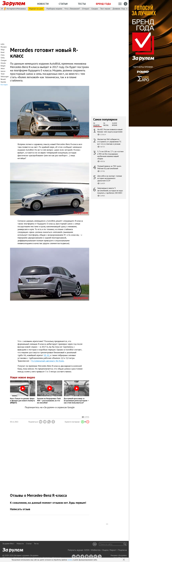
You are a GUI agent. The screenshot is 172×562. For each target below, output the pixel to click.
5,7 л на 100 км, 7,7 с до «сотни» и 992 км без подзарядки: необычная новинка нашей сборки (110, 155)
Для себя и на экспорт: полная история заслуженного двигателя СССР (109, 178)
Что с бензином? (72, 8)
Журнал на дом (36, 8)
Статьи (63, 3)
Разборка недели (54, 8)
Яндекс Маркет (109, 550)
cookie (70, 560)
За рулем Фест (8, 543)
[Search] (125, 544)
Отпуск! (85, 8)
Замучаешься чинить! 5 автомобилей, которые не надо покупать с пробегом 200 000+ (110, 190)
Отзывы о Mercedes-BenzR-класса (38, 495)
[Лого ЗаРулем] (13, 3)
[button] (124, 560)
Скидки (94, 8)
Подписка (122, 550)
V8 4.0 (46, 355)
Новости (43, 3)
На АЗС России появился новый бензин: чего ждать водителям (109, 130)
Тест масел (105, 8)
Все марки (4, 85)
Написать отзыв (20, 509)
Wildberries (96, 550)
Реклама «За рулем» (119, 555)
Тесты (82, 3)
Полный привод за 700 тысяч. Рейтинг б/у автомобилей (109, 167)
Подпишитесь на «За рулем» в (50, 407)
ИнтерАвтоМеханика (16, 8)
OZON (86, 550)
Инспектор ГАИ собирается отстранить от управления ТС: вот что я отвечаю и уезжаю (109, 141)
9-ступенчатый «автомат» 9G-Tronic (47, 361)
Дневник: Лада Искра (122, 8)
